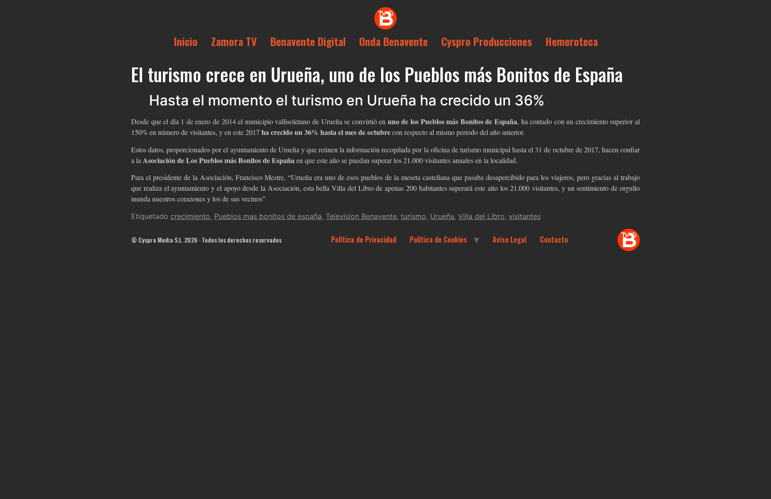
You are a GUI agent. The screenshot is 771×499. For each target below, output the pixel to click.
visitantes (525, 216)
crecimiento (190, 216)
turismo (413, 216)
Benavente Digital (308, 41)
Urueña (442, 216)
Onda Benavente (393, 41)
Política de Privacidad (363, 239)
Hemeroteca (571, 41)
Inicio (186, 41)
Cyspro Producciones (486, 41)
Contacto (554, 239)
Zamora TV (234, 41)
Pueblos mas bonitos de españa (268, 216)
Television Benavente (361, 216)
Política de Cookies (438, 239)
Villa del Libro (481, 216)
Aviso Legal (509, 239)
